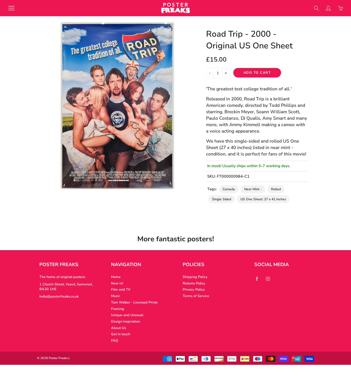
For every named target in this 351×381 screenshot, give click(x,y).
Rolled (276, 189)
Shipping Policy (195, 276)
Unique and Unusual (127, 315)
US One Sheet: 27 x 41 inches (263, 199)
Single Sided (221, 199)
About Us (118, 327)
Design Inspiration (125, 321)
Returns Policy (194, 283)
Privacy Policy (194, 289)
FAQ (114, 340)
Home (116, 276)
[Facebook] (257, 278)
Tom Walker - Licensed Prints (134, 302)
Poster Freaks (58, 358)
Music (115, 295)
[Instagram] (268, 278)
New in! (117, 283)
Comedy (229, 189)
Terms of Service (196, 295)
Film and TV (120, 289)
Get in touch (120, 334)
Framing (117, 308)
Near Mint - (253, 189)
